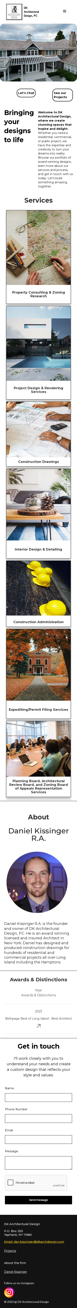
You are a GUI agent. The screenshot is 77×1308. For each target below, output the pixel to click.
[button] (65, 11)
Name (9, 1088)
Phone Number (16, 1109)
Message (11, 1151)
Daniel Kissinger (15, 1272)
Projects (10, 1251)
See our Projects (60, 95)
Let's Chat (26, 93)
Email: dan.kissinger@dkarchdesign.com (34, 1242)
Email (9, 1130)
